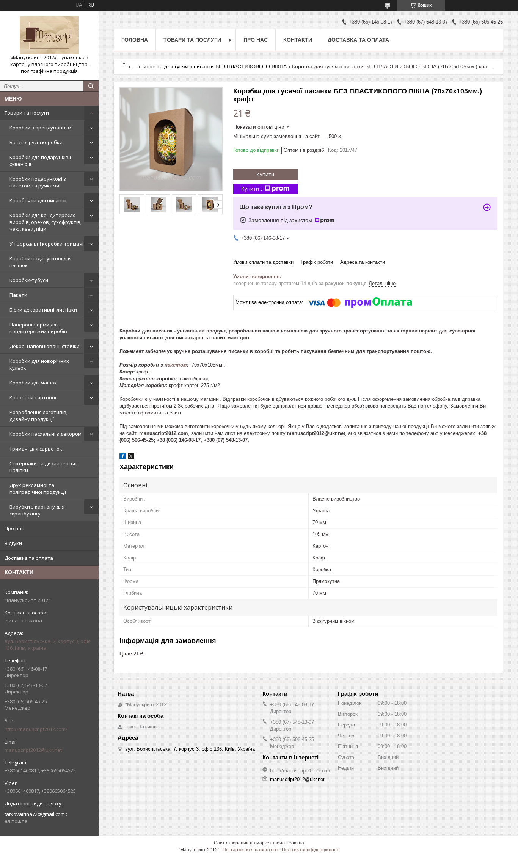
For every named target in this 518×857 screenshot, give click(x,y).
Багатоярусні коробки (36, 142)
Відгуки (13, 543)
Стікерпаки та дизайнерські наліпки (43, 467)
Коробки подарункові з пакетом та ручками (37, 182)
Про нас (14, 528)
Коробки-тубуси (28, 280)
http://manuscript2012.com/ (36, 729)
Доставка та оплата (29, 558)
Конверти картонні (32, 397)
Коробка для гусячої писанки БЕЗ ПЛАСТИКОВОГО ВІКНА (214, 66)
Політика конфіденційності (311, 849)
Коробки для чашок (33, 382)
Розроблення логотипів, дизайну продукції (38, 415)
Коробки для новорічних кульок (39, 364)
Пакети (18, 294)
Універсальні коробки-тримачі (46, 243)
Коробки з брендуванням (40, 127)
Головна (134, 40)
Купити (265, 174)
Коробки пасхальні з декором (45, 433)
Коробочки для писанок (38, 200)
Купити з (252, 188)
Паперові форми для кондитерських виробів (38, 328)
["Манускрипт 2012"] (49, 35)
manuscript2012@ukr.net (33, 750)
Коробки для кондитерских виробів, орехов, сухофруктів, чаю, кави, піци (45, 222)
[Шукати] (91, 86)
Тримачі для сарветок (35, 448)
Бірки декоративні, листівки (43, 309)
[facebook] (122, 457)
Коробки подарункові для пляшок (40, 262)
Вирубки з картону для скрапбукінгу (36, 510)
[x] (131, 457)
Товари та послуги (27, 112)
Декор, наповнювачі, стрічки (44, 346)
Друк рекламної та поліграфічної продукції (37, 488)
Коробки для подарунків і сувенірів (40, 160)
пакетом (176, 365)
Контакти (297, 40)
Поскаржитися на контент (250, 849)
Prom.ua (295, 843)
